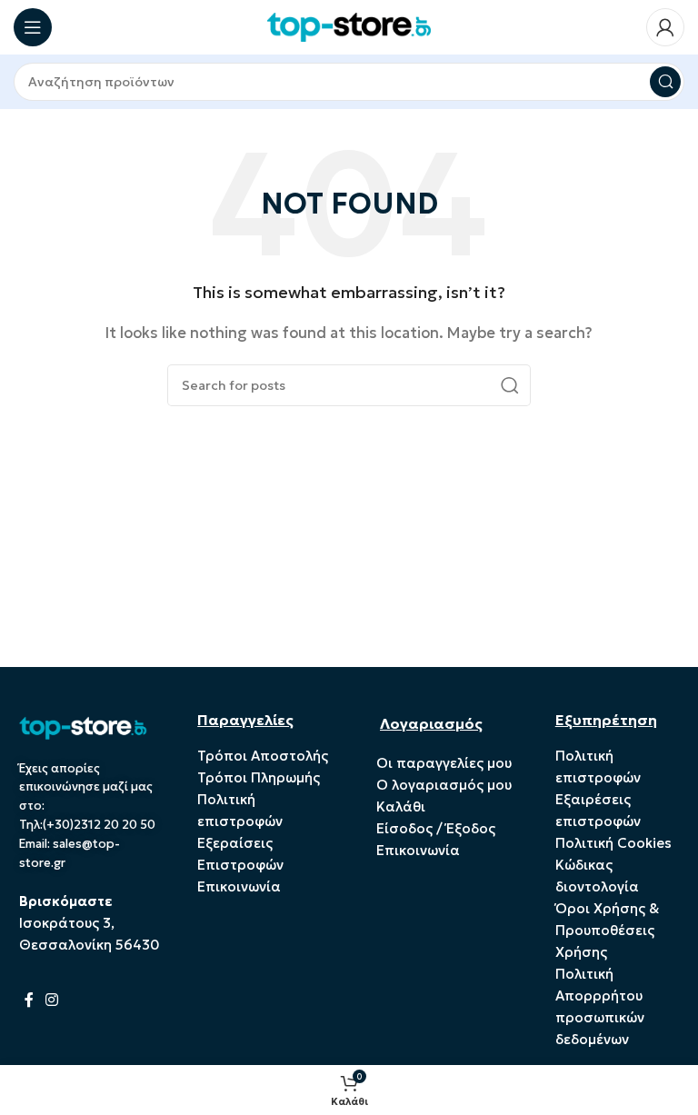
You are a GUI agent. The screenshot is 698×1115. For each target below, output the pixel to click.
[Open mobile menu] (33, 27)
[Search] (665, 81)
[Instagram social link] (52, 999)
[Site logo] (349, 26)
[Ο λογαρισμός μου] (665, 27)
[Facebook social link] (29, 999)
